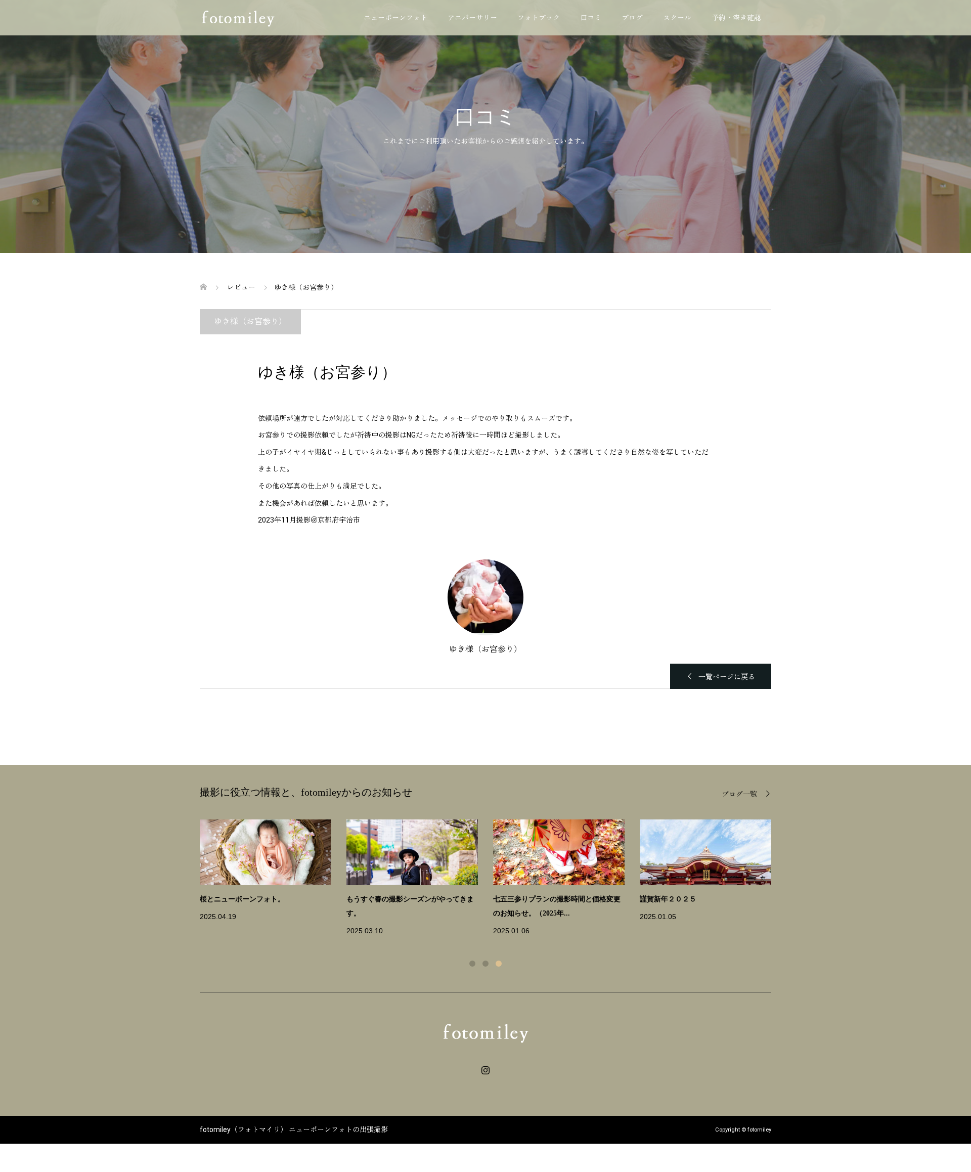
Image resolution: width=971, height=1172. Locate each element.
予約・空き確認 (736, 18)
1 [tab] (472, 964)
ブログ (632, 18)
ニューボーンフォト (395, 18)
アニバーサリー (472, 18)
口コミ (590, 18)
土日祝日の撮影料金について (686, 899)
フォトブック (538, 18)
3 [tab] (499, 964)
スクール (677, 18)
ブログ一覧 (739, 794)
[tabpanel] (493, 878)
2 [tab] (485, 964)
